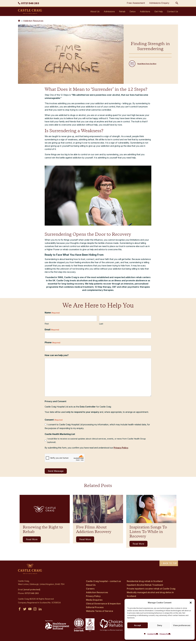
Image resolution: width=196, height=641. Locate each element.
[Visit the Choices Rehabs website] (112, 630)
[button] (190, 602)
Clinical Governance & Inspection (103, 603)
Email (52, 329)
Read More (32, 539)
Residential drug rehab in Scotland (145, 581)
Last (101, 323)
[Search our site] (177, 3)
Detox (133, 11)
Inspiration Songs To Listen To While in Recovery (148, 532)
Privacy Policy (165, 634)
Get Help (158, 11)
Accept (137, 625)
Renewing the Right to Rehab (43, 530)
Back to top (169, 563)
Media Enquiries (94, 599)
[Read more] (45, 509)
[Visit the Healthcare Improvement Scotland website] (57, 628)
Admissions (109, 11)
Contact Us (172, 11)
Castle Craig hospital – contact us (103, 581)
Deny (159, 625)
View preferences (181, 625)
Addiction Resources (33, 20)
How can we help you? (57, 355)
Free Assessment (136, 3)
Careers (90, 588)
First (47, 323)
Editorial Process (95, 607)
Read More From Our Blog (146, 64)
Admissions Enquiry (159, 3)
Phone (52, 342)
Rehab (122, 11)
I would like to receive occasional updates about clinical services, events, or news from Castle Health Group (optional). (96, 440)
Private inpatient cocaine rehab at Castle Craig (151, 588)
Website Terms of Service (99, 611)
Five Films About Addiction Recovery (93, 530)
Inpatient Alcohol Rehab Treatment (145, 585)
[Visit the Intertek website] (84, 631)
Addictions (145, 11)
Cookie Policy (152, 634)
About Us (94, 11)
